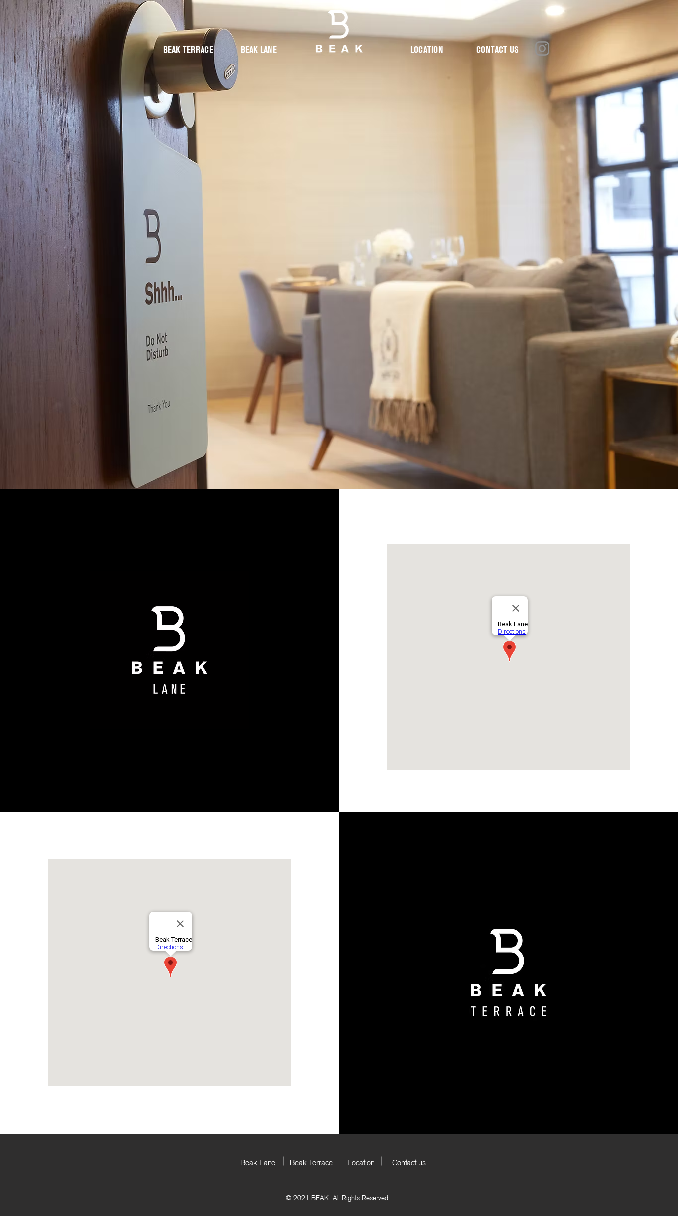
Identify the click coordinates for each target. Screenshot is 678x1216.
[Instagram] (542, 48)
